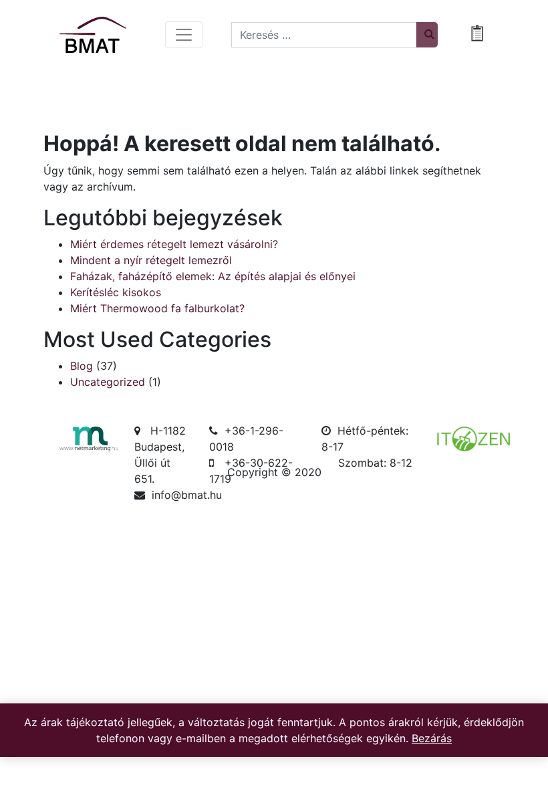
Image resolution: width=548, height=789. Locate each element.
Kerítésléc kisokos (115, 292)
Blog (81, 365)
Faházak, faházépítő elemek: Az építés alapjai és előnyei (213, 276)
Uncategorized (107, 381)
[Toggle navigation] (183, 34)
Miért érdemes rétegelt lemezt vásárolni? (174, 244)
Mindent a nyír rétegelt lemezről (151, 260)
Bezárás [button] (432, 738)
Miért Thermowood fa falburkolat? (157, 308)
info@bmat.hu (187, 494)
